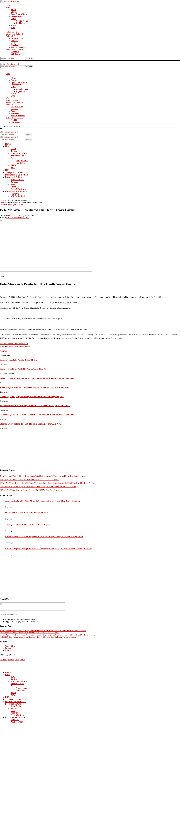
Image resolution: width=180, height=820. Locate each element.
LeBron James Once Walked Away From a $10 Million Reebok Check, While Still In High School (44, 537)
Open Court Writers (19, 14)
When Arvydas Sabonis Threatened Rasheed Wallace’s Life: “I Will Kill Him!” (35, 387)
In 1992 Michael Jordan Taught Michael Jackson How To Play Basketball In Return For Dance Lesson (38, 487)
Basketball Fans (18, 16)
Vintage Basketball (13, 32)
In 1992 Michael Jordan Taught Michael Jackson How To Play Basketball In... (35, 405)
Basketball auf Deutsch (14, 50)
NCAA (13, 10)
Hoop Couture (17, 38)
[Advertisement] (79, 447)
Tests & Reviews (18, 47)
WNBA (13, 25)
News (8, 7)
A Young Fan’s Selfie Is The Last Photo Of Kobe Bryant (27, 525)
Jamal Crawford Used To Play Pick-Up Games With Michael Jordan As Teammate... (37, 378)
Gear (13, 43)
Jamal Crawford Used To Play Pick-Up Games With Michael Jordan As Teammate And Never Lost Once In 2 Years (43, 476)
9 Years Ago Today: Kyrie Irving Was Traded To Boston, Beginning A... (32, 396)
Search (29, 58)
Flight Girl (15, 52)
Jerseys (14, 41)
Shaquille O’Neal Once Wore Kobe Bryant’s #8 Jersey (26, 513)
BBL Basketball (17, 54)
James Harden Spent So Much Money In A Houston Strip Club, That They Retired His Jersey (42, 501)
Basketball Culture (12, 36)
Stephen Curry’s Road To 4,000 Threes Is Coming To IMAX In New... (31, 424)
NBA (7, 30)
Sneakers (15, 45)
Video (13, 19)
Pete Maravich (23, 344)
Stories (14, 12)
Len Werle (12, 216)
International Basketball (14, 34)
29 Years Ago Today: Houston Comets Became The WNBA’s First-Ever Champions (37, 414)
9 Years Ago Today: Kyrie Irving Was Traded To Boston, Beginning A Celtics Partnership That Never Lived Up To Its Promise (47, 483)
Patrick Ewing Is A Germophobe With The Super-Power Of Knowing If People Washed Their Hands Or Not (48, 549)
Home (8, 5)
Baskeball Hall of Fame (9, 344)
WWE (13, 28)
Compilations (22, 21)
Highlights (20, 23)
